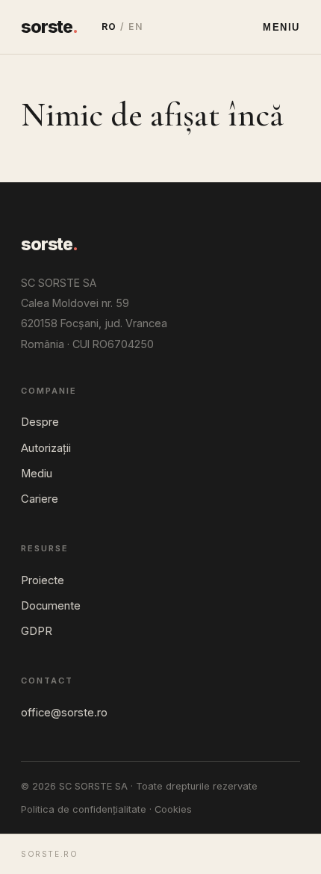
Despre (40, 422)
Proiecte (42, 580)
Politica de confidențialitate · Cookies (106, 809)
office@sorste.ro (64, 712)
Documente (51, 606)
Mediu (36, 473)
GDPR (36, 631)
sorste (49, 26)
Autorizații (46, 448)
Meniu (281, 27)
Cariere (39, 499)
